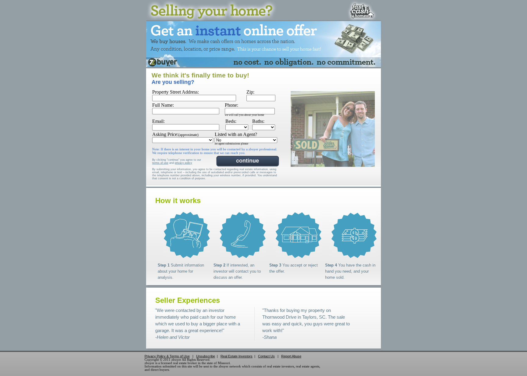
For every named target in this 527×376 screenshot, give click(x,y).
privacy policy (183, 162)
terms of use (160, 162)
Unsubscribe (205, 356)
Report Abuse (291, 356)
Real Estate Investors (236, 356)
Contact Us (266, 356)
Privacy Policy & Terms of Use (167, 356)
